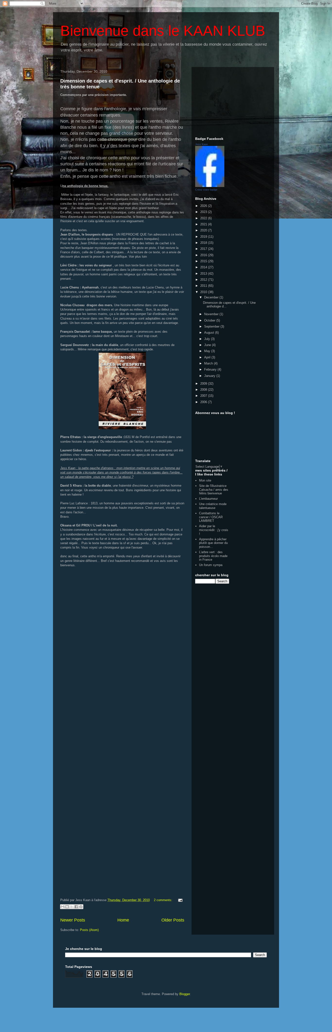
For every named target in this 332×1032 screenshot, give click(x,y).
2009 (204, 383)
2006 (204, 402)
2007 (204, 396)
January (210, 376)
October (210, 320)
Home (123, 920)
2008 (204, 389)
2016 (204, 255)
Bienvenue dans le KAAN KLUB (162, 31)
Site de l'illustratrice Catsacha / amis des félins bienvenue (213, 489)
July (207, 339)
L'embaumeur (208, 498)
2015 (204, 261)
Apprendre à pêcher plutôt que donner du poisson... (213, 543)
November (211, 314)
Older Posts (172, 920)
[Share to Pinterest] (81, 906)
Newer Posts (72, 920)
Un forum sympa (210, 565)
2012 (204, 279)
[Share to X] (71, 906)
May (207, 351)
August (209, 332)
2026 (204, 206)
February (211, 369)
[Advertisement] (233, 101)
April (207, 357)
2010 (204, 292)
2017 (204, 249)
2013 (204, 273)
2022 (204, 218)
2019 (204, 236)
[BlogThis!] (67, 906)
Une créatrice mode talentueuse (213, 506)
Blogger (184, 994)
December (211, 297)
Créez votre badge (206, 189)
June (208, 345)
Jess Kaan (201, 144)
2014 (204, 267)
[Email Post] (179, 900)
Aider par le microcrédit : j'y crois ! (213, 529)
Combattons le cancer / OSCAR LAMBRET (211, 517)
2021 (204, 224)
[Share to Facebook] (76, 906)
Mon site (205, 480)
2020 (204, 230)
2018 (204, 243)
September (212, 326)
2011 (204, 286)
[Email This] (62, 906)
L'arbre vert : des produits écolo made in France (213, 555)
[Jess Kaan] (209, 186)
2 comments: (163, 900)
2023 (204, 212)
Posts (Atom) (89, 930)
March (209, 363)
